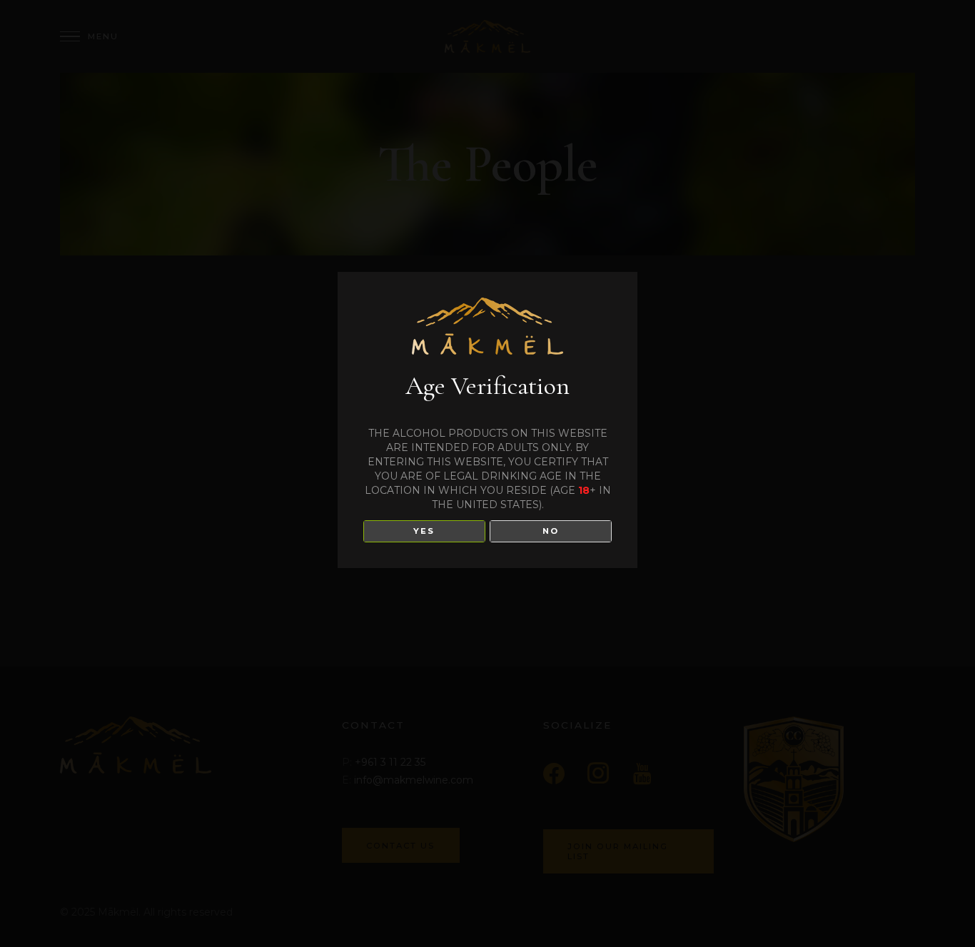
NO (550, 531)
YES (424, 531)
